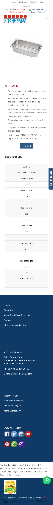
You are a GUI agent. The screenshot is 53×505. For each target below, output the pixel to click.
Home (13, 2)
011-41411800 (22, 9)
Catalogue (23, 2)
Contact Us (27, 6)
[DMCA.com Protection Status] (10, 493)
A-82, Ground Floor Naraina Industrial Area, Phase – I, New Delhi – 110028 (20, 360)
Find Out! (26, 145)
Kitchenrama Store (17, 12)
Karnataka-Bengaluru (14, 400)
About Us (33, 2)
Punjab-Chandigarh (12, 405)
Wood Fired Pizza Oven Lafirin (18, 315)
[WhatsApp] (47, 480)
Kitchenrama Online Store (16, 325)
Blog (41, 2)
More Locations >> (12, 410)
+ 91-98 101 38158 (20, 368)
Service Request (37, 12)
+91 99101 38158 (38, 9)
